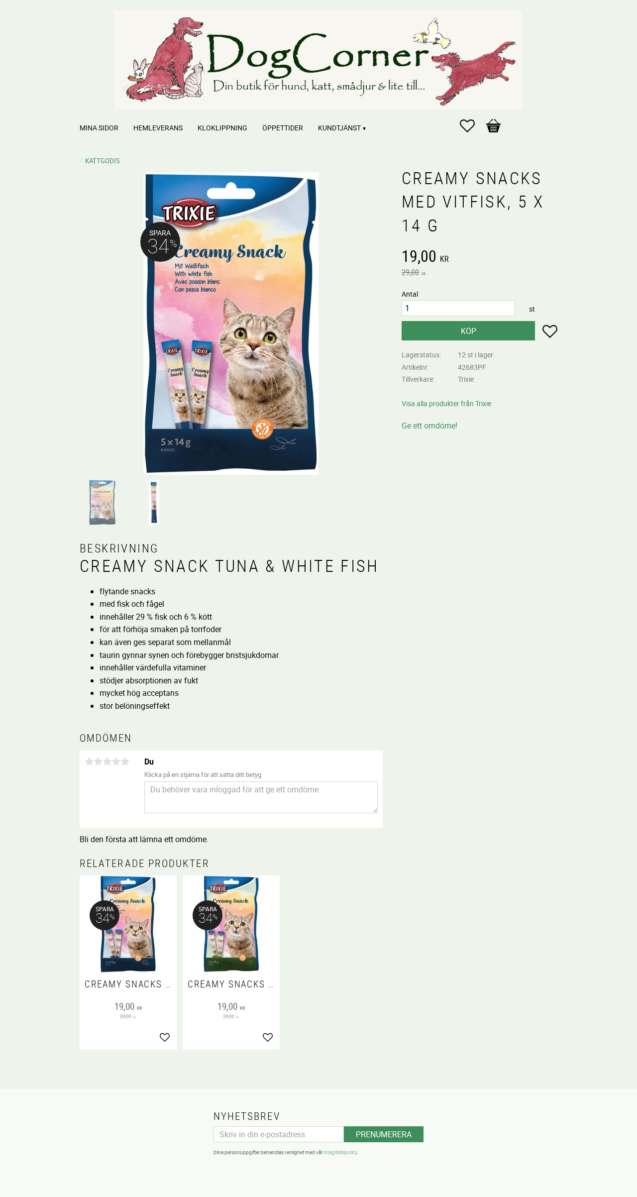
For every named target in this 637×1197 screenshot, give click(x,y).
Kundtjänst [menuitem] (339, 127)
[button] (472, 125)
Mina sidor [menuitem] (99, 127)
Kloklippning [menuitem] (222, 127)
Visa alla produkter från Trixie (446, 403)
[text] (479, 257)
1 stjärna (89, 761)
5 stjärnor (124, 761)
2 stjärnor (98, 761)
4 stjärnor (115, 761)
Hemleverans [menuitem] (158, 127)
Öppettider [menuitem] (282, 127)
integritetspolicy (340, 1152)
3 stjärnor (107, 761)
